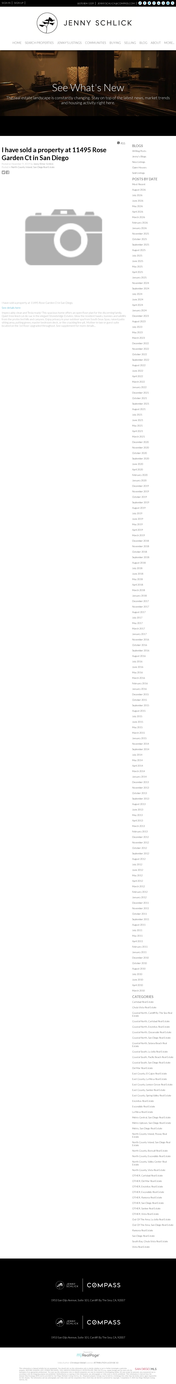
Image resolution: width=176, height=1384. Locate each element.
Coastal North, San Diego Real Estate (151, 1037)
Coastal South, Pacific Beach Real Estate (152, 1057)
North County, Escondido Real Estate (151, 1156)
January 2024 (139, 310)
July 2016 (137, 661)
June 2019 (137, 518)
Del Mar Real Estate (142, 1068)
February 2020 (140, 474)
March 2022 (138, 381)
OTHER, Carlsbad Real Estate (147, 1175)
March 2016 (138, 677)
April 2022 (137, 376)
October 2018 (139, 551)
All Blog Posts (139, 150)
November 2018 (140, 546)
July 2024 (137, 293)
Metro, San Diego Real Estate (147, 1128)
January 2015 (139, 738)
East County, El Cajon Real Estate (149, 1073)
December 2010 (140, 957)
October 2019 (139, 496)
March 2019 (138, 535)
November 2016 (140, 639)
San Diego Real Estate (143, 1235)
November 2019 (140, 491)
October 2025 (139, 239)
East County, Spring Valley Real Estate (151, 1095)
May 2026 (137, 206)
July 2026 (137, 195)
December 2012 (140, 836)
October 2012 (139, 847)
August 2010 (139, 968)
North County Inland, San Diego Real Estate (32, 167)
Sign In (6, 2)
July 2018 (137, 568)
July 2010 (137, 974)
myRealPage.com (88, 1355)
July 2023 (137, 326)
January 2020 (139, 480)
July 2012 (137, 864)
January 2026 (139, 228)
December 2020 (140, 442)
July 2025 (137, 255)
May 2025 (137, 266)
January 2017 (139, 634)
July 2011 (137, 930)
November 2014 (140, 743)
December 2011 (140, 902)
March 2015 (138, 732)
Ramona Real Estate (142, 1230)
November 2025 (140, 233)
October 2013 (139, 793)
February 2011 (140, 946)
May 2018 (137, 579)
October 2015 (139, 699)
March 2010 (138, 990)
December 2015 (140, 694)
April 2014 (137, 765)
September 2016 (140, 650)
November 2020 (140, 447)
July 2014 (137, 754)
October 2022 (139, 354)
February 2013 (140, 831)
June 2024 (137, 299)
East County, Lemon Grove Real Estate (152, 1084)
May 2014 (137, 760)
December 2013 (140, 782)
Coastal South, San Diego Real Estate (151, 1062)
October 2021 (139, 398)
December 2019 (140, 485)
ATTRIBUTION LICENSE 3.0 (106, 1362)
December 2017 (140, 601)
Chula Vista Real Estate (144, 1007)
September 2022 (140, 359)
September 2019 (140, 502)
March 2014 (138, 771)
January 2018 (139, 595)
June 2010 (137, 979)
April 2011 (137, 941)
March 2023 (138, 337)
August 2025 (139, 250)
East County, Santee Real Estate (148, 1089)
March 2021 (138, 436)
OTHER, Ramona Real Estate (147, 1197)
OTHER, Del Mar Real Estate (147, 1181)
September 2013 (140, 798)
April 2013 (137, 820)
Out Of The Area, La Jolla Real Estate (151, 1219)
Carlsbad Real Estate (143, 1001)
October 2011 (139, 913)
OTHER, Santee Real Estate (146, 1208)
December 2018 (140, 540)
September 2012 (140, 853)
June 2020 (137, 463)
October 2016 (139, 644)
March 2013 (138, 826)
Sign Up (18, 2)
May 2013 (137, 815)
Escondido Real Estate (143, 1106)
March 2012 (138, 886)
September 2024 (140, 288)
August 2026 (139, 189)
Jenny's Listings (69, 43)
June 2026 (137, 200)
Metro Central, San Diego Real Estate (151, 1117)
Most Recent (138, 184)
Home (16, 43)
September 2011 (140, 919)
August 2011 (139, 924)
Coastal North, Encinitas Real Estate (151, 1026)
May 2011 (137, 935)
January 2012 (139, 897)
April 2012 (137, 880)
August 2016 (139, 655)
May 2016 (137, 672)
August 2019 (139, 507)
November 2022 (140, 348)
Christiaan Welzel (78, 1362)
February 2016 (140, 683)
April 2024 (137, 304)
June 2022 (137, 370)
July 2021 (137, 414)
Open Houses (139, 167)
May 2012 (137, 875)
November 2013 (140, 787)
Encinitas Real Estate (143, 1100)
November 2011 (140, 908)
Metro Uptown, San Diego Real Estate (151, 1122)
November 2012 (140, 842)
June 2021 (137, 420)
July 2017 (137, 617)
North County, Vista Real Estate (148, 1170)
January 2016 (139, 688)
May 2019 (137, 524)
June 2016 (137, 666)
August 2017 (139, 612)
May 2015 (137, 727)
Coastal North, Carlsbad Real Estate (151, 1021)
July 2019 (137, 513)
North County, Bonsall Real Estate (150, 1150)
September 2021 (140, 403)
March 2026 (138, 217)
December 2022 (140, 343)
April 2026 (137, 211)
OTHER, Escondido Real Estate (148, 1191)
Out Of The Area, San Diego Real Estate (152, 1224)
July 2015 (137, 716)
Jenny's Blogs (139, 156)
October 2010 (139, 963)
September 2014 (140, 749)
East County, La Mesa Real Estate (149, 1079)
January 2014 (139, 776)
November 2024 (140, 282)
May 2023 (137, 332)
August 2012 (139, 858)
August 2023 (139, 321)
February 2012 (140, 891)
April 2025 (137, 271)
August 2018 (139, 562)
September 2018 (140, 557)
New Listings (138, 161)
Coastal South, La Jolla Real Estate (150, 1051)
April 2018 (137, 584)
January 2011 (139, 952)
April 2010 (137, 985)
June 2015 (137, 721)
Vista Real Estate (141, 1246)
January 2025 (139, 277)
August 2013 (139, 804)
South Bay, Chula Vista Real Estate (150, 1241)
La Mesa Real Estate (142, 1111)
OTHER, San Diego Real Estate (148, 1202)
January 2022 (139, 387)
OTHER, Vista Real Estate (145, 1213)
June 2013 (137, 809)
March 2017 (138, 628)
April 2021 (137, 431)
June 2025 (137, 261)
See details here (11, 307)
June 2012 (137, 869)
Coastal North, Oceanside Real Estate (151, 1032)
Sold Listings (138, 172)
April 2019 (137, 529)
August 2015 (139, 710)
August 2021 (139, 409)
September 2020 (140, 458)
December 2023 (140, 315)
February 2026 (140, 222)
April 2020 (137, 469)
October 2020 (139, 453)
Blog (143, 43)
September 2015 (140, 705)
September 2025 (140, 244)
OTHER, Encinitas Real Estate (147, 1186)
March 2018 (138, 590)
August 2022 (139, 365)
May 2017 (137, 623)
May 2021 (137, 425)
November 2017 (140, 606)
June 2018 (137, 573)
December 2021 (140, 392)
